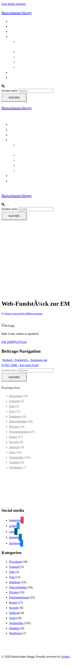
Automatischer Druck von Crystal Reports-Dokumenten (42, 147)
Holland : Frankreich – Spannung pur (25, 360)
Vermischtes (16, 457)
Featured (14, 401)
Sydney (65, 656)
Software (14, 447)
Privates (14, 426)
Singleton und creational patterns (36, 57)
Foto (12, 411)
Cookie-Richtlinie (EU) (23, 26)
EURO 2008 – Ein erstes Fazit (20, 365)
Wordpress (15, 467)
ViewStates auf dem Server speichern (39, 67)
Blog (12, 21)
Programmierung (19, 36)
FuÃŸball (20, 342)
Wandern (14, 462)
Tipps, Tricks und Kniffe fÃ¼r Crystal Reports (45, 62)
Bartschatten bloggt (17, 13)
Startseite (14, 72)
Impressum (15, 77)
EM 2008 (7, 342)
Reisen (13, 436)
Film (12, 406)
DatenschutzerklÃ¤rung (23, 31)
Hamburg (14, 416)
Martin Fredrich (12, 313)
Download (15, 396)
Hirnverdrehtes (36, 313)
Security (14, 442)
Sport (12, 452)
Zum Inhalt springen (14, 4)
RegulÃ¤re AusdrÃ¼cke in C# (35, 51)
